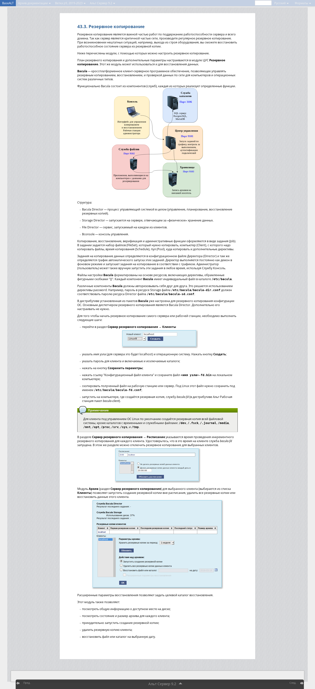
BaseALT (8, 3)
